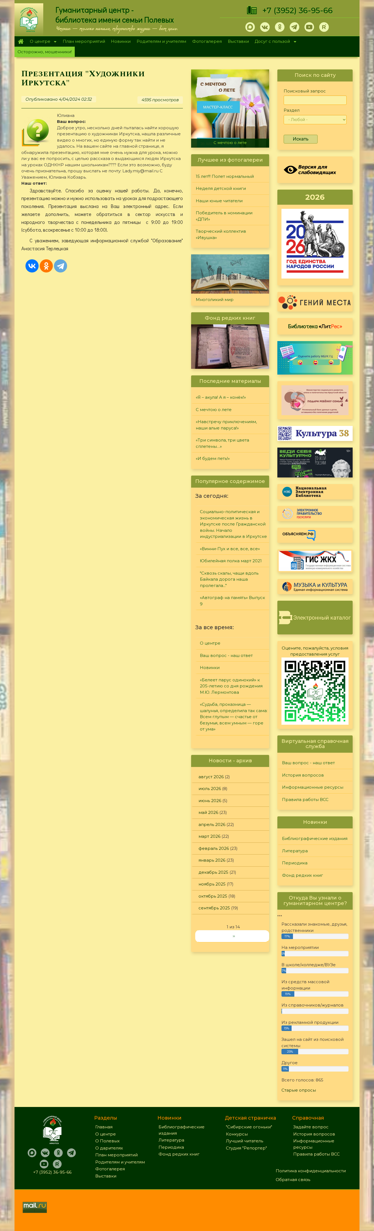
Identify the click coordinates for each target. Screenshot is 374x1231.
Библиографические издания (314, 838)
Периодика (294, 862)
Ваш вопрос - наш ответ (226, 655)
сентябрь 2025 (214, 907)
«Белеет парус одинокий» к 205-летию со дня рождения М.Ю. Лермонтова (231, 686)
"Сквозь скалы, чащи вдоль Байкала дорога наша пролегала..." (229, 579)
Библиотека (315, 326)
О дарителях (109, 1148)
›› (234, 935)
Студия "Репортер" (246, 1148)
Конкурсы (237, 1134)
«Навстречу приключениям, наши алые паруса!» (226, 425)
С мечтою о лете (230, 142)
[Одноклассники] (46, 265)
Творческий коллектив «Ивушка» (221, 234)
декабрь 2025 (213, 872)
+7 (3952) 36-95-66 (297, 10)
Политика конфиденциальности (311, 1170)
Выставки (238, 41)
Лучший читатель (244, 1140)
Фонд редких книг (302, 875)
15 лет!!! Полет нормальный (225, 176)
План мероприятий (84, 41)
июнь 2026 (209, 800)
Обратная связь (293, 1179)
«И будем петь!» (213, 458)
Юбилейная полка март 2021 (231, 560)
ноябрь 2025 (212, 884)
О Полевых (107, 1140)
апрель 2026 (211, 824)
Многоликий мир (215, 299)
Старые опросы (298, 1090)
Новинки (121, 41)
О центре (38, 42)
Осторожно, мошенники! (45, 51)
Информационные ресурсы (312, 787)
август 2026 (211, 776)
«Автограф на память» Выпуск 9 (232, 600)
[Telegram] (60, 265)
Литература (295, 850)
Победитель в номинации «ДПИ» (224, 216)
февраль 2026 (213, 848)
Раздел (292, 110)
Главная (21, 41)
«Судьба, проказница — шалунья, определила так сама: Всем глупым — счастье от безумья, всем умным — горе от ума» (233, 717)
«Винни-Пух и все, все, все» (230, 548)
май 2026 (208, 812)
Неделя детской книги (221, 188)
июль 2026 (209, 788)
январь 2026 (211, 860)
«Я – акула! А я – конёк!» (221, 397)
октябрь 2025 (212, 896)
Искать (301, 139)
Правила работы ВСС (305, 799)
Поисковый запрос (305, 91)
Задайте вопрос (311, 1126)
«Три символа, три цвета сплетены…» (222, 443)
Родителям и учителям (161, 41)
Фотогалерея (207, 41)
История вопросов (303, 775)
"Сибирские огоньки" (249, 1126)
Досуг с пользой (271, 42)
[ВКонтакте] (32, 265)
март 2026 (209, 836)
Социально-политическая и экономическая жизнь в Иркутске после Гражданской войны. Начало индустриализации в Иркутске (233, 524)
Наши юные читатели (219, 200)
